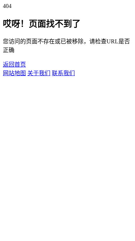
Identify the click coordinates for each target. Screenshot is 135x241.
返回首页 (14, 64)
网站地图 (14, 73)
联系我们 (63, 73)
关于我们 (38, 73)
